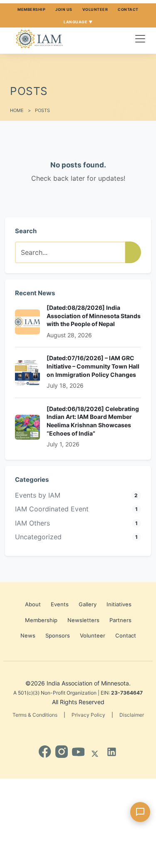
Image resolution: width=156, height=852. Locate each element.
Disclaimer (131, 715)
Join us (63, 9)
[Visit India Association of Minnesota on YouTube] (78, 751)
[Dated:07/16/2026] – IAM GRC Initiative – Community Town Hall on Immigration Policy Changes (93, 366)
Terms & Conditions (34, 715)
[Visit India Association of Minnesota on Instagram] (61, 751)
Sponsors (57, 635)
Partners (120, 620)
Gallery (88, 604)
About (33, 604)
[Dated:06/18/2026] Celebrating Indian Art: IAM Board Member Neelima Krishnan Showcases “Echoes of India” (93, 421)
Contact (128, 9)
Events (60, 604)
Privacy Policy (88, 715)
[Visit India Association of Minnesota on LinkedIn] (111, 751)
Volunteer (95, 9)
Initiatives (118, 604)
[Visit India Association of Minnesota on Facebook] (45, 751)
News (27, 635)
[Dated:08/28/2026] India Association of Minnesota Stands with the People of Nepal (94, 315)
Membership (31, 9)
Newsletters (83, 620)
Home (17, 110)
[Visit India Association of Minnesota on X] (95, 751)
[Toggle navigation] (140, 39)
